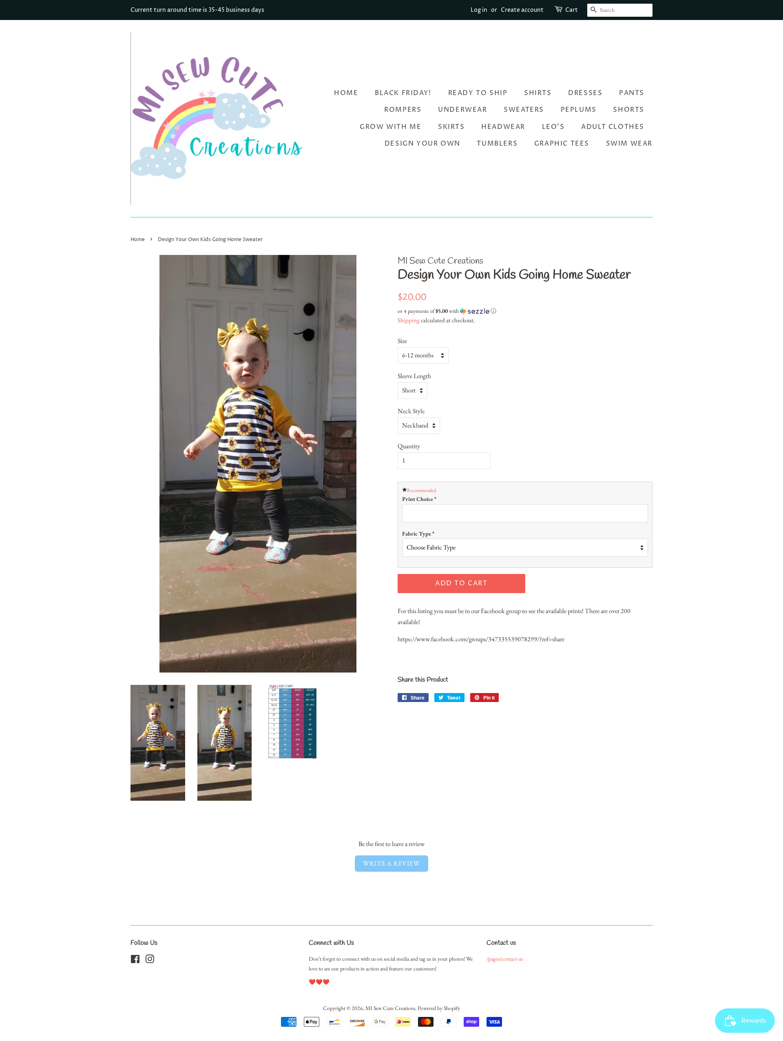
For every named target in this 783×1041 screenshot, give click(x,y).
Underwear (462, 109)
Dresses (585, 93)
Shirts (538, 93)
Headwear (503, 126)
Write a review (391, 863)
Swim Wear (629, 143)
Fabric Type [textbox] (418, 533)
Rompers (402, 109)
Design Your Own (422, 143)
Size (402, 341)
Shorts (628, 109)
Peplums (579, 109)
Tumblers (497, 143)
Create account (522, 10)
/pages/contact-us (505, 958)
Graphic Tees (561, 143)
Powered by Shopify (439, 1008)
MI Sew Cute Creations (390, 1008)
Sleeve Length (414, 376)
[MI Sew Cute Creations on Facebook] (135, 960)
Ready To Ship (478, 93)
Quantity (409, 446)
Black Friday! (403, 93)
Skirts (451, 126)
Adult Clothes (612, 126)
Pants (631, 93)
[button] (525, 311)
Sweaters (524, 109)
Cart (571, 10)
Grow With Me (390, 126)
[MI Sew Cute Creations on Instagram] (149, 960)
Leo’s (553, 126)
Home (346, 93)
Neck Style (411, 411)
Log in (479, 10)
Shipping (409, 320)
